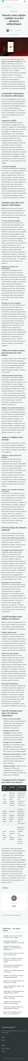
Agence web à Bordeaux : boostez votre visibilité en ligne (14, 986)
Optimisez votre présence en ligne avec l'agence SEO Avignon (13, 936)
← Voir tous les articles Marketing (11, 915)
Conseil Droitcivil (8, 1027)
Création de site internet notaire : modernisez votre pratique (13, 1002)
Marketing (8, 6)
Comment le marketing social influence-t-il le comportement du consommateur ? (13, 947)
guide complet (13, 77)
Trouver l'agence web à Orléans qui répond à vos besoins (13, 997)
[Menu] (24, 1)
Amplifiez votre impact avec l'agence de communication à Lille (13, 976)
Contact (4, 1051)
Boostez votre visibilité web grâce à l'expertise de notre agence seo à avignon (13, 960)
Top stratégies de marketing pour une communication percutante (14, 992)
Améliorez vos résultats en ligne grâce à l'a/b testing (14, 971)
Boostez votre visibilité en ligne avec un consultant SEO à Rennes (13, 1007)
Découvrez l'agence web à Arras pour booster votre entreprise (14, 954)
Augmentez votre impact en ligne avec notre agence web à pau (14, 981)
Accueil (3, 6)
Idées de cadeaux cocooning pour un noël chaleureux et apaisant (13, 966)
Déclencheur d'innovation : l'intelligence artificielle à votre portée (14, 941)
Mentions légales (6, 1048)
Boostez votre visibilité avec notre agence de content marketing (13, 1012)
